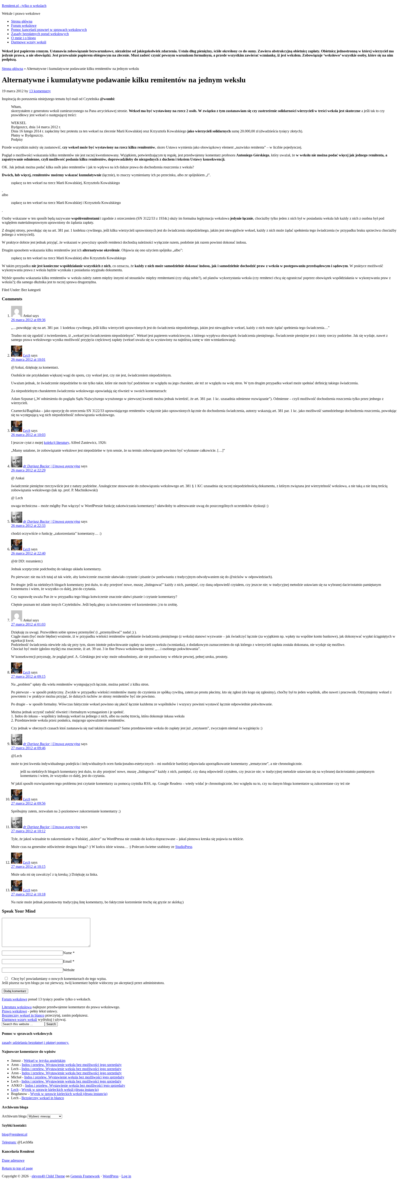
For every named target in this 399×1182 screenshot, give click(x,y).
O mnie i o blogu (23, 38)
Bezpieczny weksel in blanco (23, 1015)
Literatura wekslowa (17, 1007)
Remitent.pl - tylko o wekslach (24, 6)
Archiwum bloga (14, 1116)
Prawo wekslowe (14, 1011)
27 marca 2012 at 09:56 (28, 803)
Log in (126, 1176)
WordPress (110, 1176)
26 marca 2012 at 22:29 (28, 470)
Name (67, 953)
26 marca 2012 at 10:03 (28, 435)
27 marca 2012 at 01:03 (28, 624)
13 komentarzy (40, 91)
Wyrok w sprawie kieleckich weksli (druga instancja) (60, 1090)
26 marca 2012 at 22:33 (28, 526)
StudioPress (183, 847)
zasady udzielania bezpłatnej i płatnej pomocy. (35, 1043)
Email (67, 961)
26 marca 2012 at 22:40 (28, 553)
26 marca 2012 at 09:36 (28, 320)
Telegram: (9, 1142)
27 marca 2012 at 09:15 (28, 676)
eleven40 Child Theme (48, 1176)
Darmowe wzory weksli (28, 42)
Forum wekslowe (23, 25)
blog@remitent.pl (14, 1134)
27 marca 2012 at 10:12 (28, 831)
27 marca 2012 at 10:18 (28, 894)
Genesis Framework (85, 1176)
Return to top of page (17, 1168)
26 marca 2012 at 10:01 (28, 359)
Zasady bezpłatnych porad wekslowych (40, 34)
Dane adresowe (13, 1160)
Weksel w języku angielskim (44, 1061)
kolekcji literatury (56, 443)
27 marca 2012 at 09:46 (28, 748)
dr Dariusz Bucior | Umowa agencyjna (51, 466)
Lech (26, 355)
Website (69, 970)
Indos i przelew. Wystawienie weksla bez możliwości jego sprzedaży (72, 1065)
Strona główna (21, 21)
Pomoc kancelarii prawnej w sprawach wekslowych (49, 30)
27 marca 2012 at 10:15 (28, 867)
